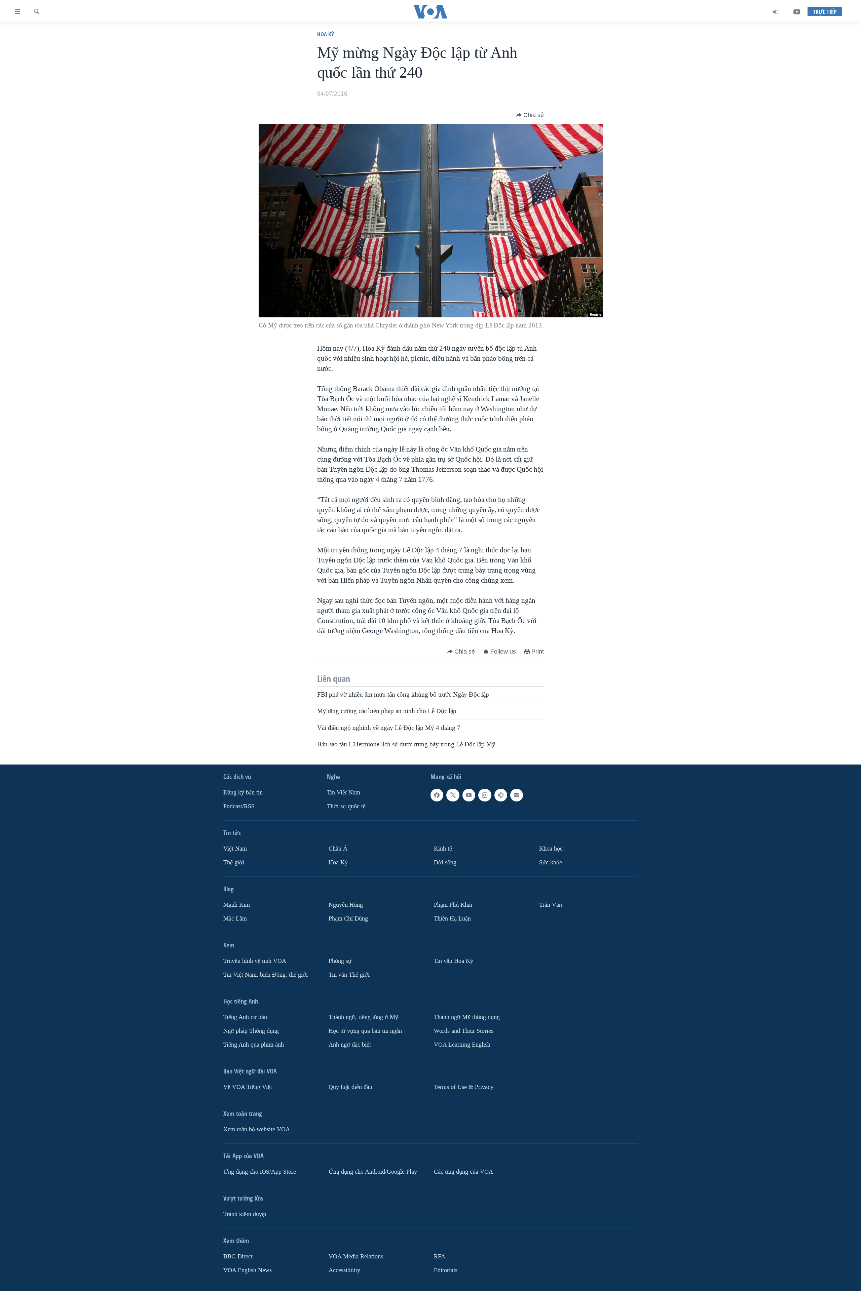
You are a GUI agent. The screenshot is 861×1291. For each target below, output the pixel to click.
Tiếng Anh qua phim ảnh (253, 1045)
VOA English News (247, 1270)
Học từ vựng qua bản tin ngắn (365, 1031)
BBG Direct (238, 1256)
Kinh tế (443, 849)
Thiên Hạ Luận (452, 919)
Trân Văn (550, 905)
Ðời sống (445, 862)
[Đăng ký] (516, 795)
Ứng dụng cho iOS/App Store (259, 1172)
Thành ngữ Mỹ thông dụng (467, 1017)
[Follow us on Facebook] (436, 795)
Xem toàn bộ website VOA (256, 1129)
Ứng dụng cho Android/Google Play (373, 1172)
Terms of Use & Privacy (463, 1087)
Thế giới (233, 862)
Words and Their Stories (463, 1031)
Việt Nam (235, 849)
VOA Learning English (462, 1045)
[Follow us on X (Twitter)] (452, 795)
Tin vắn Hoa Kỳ (453, 961)
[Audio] (775, 12)
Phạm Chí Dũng (348, 919)
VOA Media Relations (356, 1256)
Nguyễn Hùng (346, 905)
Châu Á (338, 849)
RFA (439, 1256)
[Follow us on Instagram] (484, 795)
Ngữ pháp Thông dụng (251, 1031)
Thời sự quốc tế (346, 806)
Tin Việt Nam (343, 792)
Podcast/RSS (239, 806)
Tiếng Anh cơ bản (245, 1017)
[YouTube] (797, 12)
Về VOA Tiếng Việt (247, 1087)
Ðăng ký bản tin (243, 792)
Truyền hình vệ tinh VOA (254, 961)
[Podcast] (500, 795)
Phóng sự (340, 961)
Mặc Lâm (235, 919)
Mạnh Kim (236, 905)
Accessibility (344, 1270)
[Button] (530, 115)
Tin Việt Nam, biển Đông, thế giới (265, 975)
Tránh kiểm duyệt (244, 1214)
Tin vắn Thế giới (349, 975)
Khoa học (551, 849)
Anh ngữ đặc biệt (350, 1045)
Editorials (445, 1270)
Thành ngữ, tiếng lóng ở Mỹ (363, 1017)
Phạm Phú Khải (453, 905)
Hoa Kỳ (325, 34)
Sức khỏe (550, 862)
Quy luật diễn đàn (350, 1087)
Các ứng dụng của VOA (463, 1172)
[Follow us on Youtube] (468, 795)
